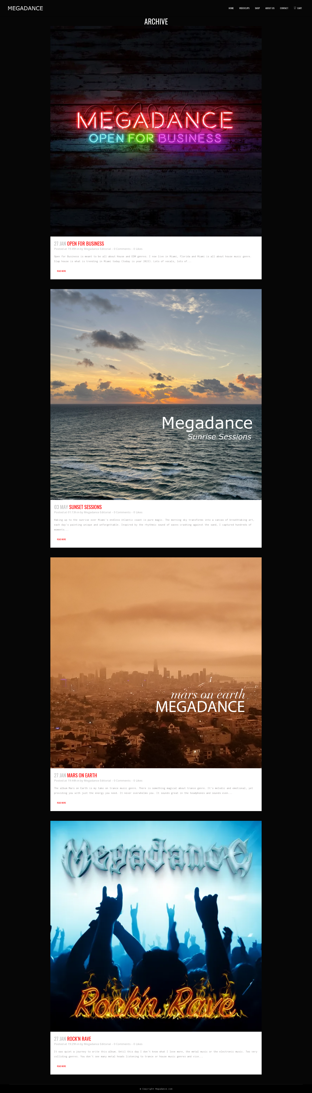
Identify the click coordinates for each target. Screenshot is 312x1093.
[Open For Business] (156, 131)
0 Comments (122, 249)
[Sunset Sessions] (156, 394)
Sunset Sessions (85, 506)
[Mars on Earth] (156, 662)
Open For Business (85, 243)
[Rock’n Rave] (156, 926)
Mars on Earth (82, 775)
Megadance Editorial (97, 249)
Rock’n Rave (79, 1038)
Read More (61, 271)
